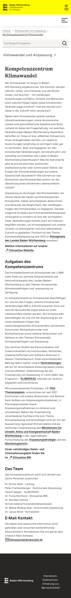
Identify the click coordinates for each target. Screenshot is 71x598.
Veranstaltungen (50, 363)
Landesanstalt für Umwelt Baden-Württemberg (22, 7)
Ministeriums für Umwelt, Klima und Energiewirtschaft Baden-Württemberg (33, 431)
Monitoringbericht (16, 443)
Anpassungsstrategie (42, 439)
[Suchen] (65, 43)
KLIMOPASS (28, 378)
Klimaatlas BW (22, 457)
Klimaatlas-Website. (21, 250)
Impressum (50, 575)
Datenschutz (50, 579)
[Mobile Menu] (65, 20)
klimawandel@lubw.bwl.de (26, 539)
